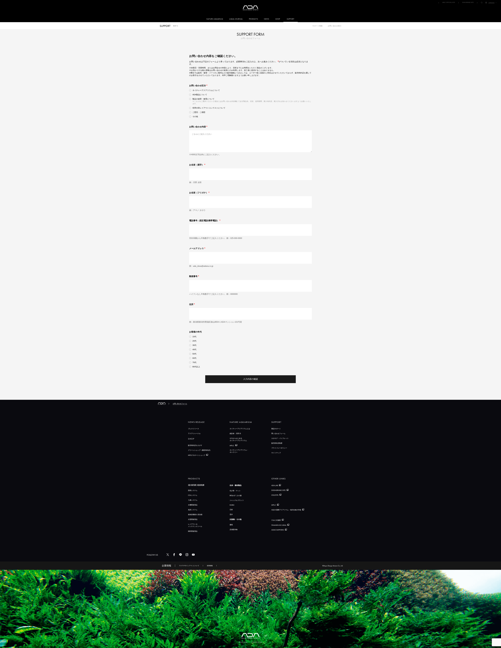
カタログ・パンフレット (280, 438)
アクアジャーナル (194, 433)
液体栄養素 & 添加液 (195, 514)
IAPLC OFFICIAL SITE (448, 2)
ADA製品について (199, 95)
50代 (194, 354)
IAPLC (232, 445)
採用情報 (210, 565)
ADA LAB (274, 485)
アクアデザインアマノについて (189, 565)
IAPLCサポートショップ (196, 455)
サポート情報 (317, 26)
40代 (194, 349)
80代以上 (196, 367)
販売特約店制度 (276, 443)
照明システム (192, 490)
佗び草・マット (235, 491)
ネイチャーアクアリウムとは (240, 429)
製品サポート (276, 429)
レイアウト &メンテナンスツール (195, 525)
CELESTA (274, 495)
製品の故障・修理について (203, 99)
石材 (231, 510)
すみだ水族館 (276, 520)
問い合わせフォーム (278, 433)
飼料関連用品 (192, 531)
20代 (194, 341)
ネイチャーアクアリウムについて (206, 90)
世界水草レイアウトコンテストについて (208, 108)
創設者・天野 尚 (235, 433)
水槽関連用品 (192, 505)
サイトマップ (276, 453)
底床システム (192, 510)
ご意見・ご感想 (198, 112)
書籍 (231, 525)
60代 (194, 358)
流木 (231, 514)
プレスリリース (193, 429)
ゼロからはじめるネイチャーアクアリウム (238, 439)
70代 (194, 362)
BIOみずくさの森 (236, 495)
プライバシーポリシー (279, 448)
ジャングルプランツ (237, 500)
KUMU (232, 505)
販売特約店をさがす (195, 445)
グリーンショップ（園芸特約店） (199, 450)
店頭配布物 (233, 529)
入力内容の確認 (250, 379)
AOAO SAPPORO (277, 530)
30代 (194, 345)
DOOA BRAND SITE (468, 2)
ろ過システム (192, 500)
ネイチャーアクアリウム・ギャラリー (239, 451)
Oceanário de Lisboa (278, 525)
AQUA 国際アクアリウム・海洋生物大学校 (286, 510)
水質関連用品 (192, 519)
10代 (194, 337)
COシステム (192, 495)
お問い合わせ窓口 (334, 26)
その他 (195, 116)
